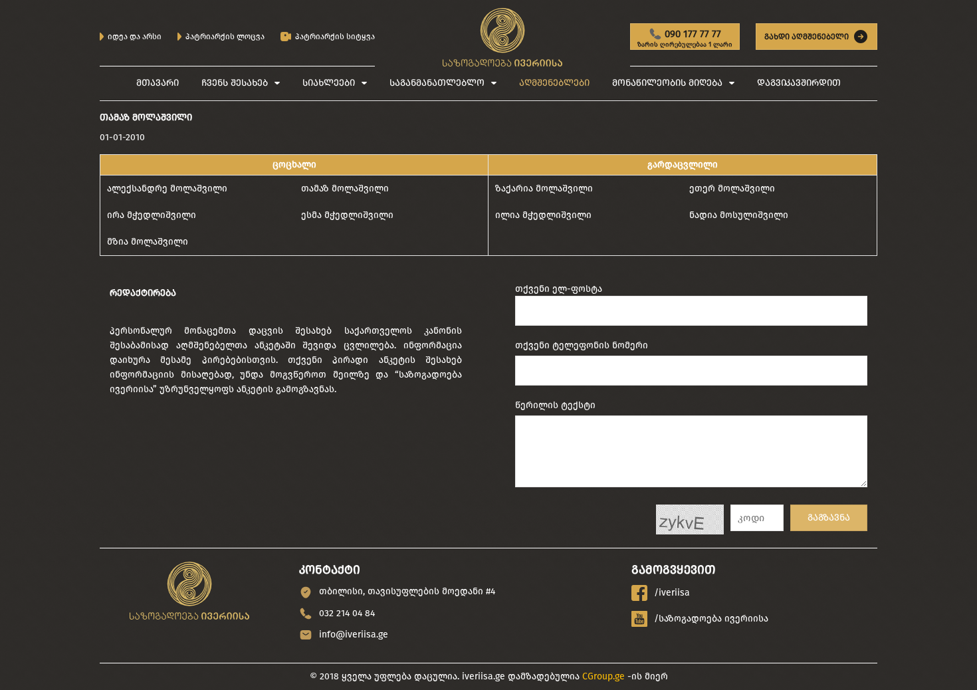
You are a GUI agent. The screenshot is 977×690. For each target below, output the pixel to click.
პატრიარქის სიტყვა (335, 36)
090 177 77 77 (684, 39)
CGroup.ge (603, 676)
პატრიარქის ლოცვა (225, 36)
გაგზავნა (829, 517)
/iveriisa (672, 592)
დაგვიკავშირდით (799, 82)
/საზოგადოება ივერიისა (711, 618)
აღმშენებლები (554, 82)
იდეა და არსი (135, 36)
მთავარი (157, 82)
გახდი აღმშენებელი (806, 36)
